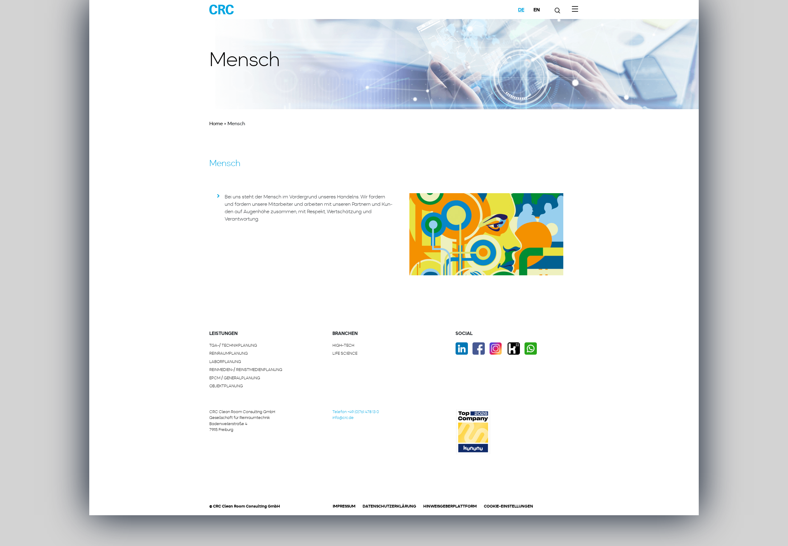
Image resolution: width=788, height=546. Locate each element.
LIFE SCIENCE (344, 353)
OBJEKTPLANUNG (226, 386)
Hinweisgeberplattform (450, 506)
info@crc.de (343, 417)
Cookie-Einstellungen (508, 506)
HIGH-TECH (343, 345)
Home (216, 123)
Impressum (344, 506)
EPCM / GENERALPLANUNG (234, 378)
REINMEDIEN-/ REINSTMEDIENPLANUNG (245, 370)
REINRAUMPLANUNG (228, 353)
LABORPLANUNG (225, 362)
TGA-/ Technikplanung (233, 345)
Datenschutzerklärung (389, 506)
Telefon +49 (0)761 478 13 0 (355, 412)
